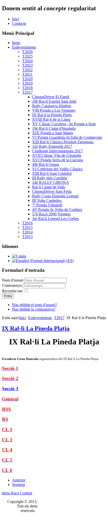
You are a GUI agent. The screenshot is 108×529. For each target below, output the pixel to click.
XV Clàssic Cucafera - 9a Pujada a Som (64, 124)
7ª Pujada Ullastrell (47, 205)
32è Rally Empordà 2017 (52, 146)
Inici (15, 19)
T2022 (27, 70)
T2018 (27, 88)
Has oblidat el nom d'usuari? (34, 305)
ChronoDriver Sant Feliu (52, 191)
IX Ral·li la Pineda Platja (52, 115)
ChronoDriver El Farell (50, 97)
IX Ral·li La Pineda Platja (36, 328)
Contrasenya (12, 285)
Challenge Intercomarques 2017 (57, 151)
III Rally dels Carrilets (49, 178)
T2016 (27, 223)
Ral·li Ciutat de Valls (48, 187)
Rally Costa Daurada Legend (55, 196)
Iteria (16, 43)
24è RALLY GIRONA (50, 182)
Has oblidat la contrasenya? (34, 309)
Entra (8, 296)
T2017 (27, 92)
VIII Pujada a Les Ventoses (53, 110)
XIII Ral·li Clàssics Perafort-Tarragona (62, 142)
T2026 (27, 52)
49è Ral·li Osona (45, 164)
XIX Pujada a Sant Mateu (52, 133)
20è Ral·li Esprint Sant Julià (54, 101)
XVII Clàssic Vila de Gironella (56, 155)
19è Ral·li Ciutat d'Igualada (54, 128)
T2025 (27, 56)
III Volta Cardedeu (47, 200)
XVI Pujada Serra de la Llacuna (57, 160)
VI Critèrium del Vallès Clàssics (57, 169)
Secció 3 (10, 388)
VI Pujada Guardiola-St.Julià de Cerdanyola (67, 137)
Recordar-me (12, 291)
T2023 (27, 65)
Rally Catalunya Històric (51, 106)
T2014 (27, 232)
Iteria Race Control (17, 493)
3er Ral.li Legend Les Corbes (55, 218)
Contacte (19, 23)
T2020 (27, 79)
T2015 (27, 227)
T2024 (27, 61)
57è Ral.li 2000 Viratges (51, 214)
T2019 (27, 83)
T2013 (27, 236)
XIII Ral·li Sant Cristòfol (52, 173)
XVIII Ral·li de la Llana (51, 119)
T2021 (27, 74)
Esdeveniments (24, 47)
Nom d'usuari (12, 280)
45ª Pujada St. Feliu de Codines (57, 209)
